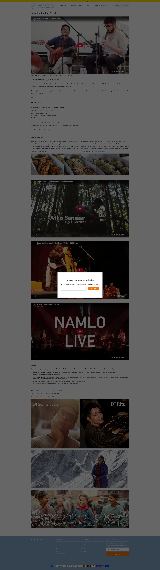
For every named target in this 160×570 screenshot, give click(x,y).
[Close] (100, 274)
